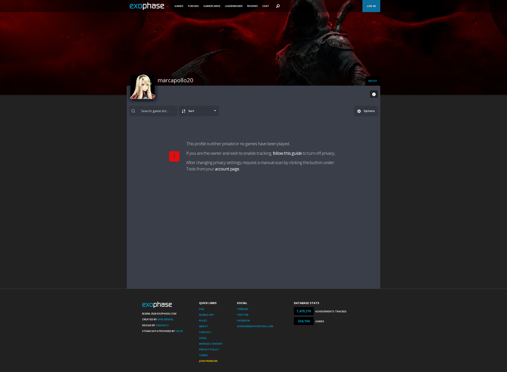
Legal (203, 338)
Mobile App (206, 315)
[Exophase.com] (149, 6)
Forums (193, 6)
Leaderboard (234, 6)
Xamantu (162, 325)
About (203, 326)
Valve (179, 331)
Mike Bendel (165, 319)
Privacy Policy (209, 349)
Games (178, 6)
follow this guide (287, 153)
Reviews (252, 6)
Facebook (243, 320)
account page (227, 169)
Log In (371, 6)
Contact (205, 332)
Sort (191, 111)
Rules (203, 320)
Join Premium (208, 361)
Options (369, 111)
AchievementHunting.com (255, 326)
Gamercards (211, 6)
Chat (265, 6)
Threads (242, 309)
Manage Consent (211, 343)
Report (372, 81)
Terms (203, 355)
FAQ (201, 309)
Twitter (242, 315)
